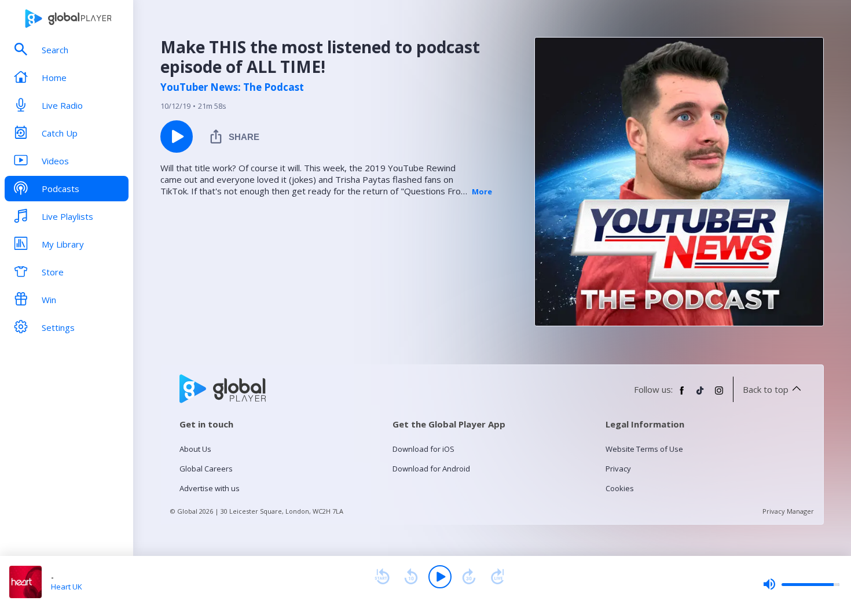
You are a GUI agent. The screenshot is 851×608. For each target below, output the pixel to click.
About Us (195, 449)
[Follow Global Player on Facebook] (682, 395)
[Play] (440, 576)
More (482, 191)
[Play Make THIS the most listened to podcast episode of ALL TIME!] (176, 136)
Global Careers (206, 468)
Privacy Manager (788, 511)
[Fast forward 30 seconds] (468, 576)
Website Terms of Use (644, 449)
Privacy (618, 468)
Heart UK (66, 586)
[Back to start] (382, 576)
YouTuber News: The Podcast (232, 87)
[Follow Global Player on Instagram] (719, 395)
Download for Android (431, 468)
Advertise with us (209, 488)
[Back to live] (497, 576)
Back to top (765, 389)
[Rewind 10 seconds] (411, 576)
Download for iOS (423, 449)
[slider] (801, 584)
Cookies (620, 488)
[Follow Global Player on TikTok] (700, 395)
